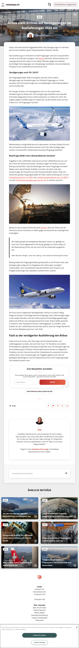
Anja (40, 35)
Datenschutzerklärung (39, 615)
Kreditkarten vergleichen (65, 4)
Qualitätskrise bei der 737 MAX (21, 177)
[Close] (76, 627)
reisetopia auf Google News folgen (39, 391)
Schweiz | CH (39, 589)
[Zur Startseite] (39, 578)
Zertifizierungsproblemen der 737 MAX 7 (53, 177)
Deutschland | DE (39, 591)
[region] (39, 636)
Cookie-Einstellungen (39, 617)
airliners (44, 227)
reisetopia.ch (12, 4)
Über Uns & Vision (39, 607)
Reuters (42, 58)
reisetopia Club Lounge (39, 449)
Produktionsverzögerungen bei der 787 (31, 180)
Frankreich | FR (39, 594)
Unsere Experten (39, 610)
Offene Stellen (39, 612)
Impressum (39, 620)
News (39, 17)
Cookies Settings (39, 642)
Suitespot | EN (39, 599)
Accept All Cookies (39, 635)
